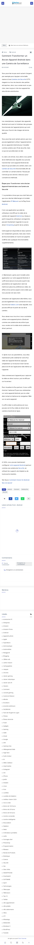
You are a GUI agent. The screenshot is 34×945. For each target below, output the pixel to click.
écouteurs (6, 703)
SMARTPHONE (7, 873)
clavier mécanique (9, 679)
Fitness (5, 716)
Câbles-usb (6, 659)
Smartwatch (7, 876)
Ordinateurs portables (10, 833)
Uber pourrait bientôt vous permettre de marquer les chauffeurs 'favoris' (20, 45)
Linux (5, 786)
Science (5, 859)
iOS (4, 773)
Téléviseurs (6, 893)
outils (5, 836)
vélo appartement (8, 903)
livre (4, 789)
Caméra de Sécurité (9, 169)
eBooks (5, 699)
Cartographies (7, 666)
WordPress (6, 929)
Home (5, 52)
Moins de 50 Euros (9, 813)
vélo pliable (6, 906)
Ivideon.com (14, 305)
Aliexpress (6, 622)
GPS (4, 743)
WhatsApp (6, 919)
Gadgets (5, 726)
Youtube (5, 933)
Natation (6, 826)
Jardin (5, 779)
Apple (5, 639)
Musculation (7, 823)
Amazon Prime (8, 629)
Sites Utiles (6, 869)
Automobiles (7, 649)
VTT (4, 916)
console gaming (8, 693)
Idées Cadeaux (7, 763)
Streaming (10, 225)
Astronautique (7, 646)
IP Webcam (14, 201)
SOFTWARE (6, 879)
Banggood (6, 652)
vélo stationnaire (8, 909)
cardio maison (7, 663)
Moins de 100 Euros (9, 806)
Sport (5, 883)
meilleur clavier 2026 (10, 799)
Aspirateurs (6, 642)
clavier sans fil (7, 683)
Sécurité (21, 468)
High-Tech (6, 753)
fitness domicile (8, 719)
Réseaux (5, 849)
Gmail (5, 736)
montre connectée (9, 816)
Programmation (8, 846)
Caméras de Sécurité (19, 79)
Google (5, 739)
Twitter (5, 899)
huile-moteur (7, 756)
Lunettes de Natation (9, 796)
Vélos (5, 913)
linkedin (5, 783)
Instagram (6, 769)
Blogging (6, 656)
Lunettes (6, 793)
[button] (10, 498)
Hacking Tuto (25, 489)
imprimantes (7, 766)
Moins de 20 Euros (9, 809)
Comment (16, 489)
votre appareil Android (17, 465)
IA (4, 759)
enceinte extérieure (9, 706)
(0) (31, 67)
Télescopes (6, 889)
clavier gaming (8, 676)
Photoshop (6, 843)
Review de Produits (9, 853)
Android (13, 52)
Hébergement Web (9, 749)
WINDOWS (6, 923)
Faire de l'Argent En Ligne (11, 713)
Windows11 (7, 926)
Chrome (5, 673)
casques (5, 669)
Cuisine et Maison (8, 696)
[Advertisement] (17, 25)
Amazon (5, 626)
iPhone (5, 776)
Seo (4, 866)
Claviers (5, 686)
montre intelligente (9, 819)
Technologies (7, 886)
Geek (4, 733)
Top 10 (5, 896)
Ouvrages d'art (7, 839)
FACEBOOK (6, 709)
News (5, 829)
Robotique (6, 856)
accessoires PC (7, 619)
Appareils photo (8, 636)
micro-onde (7, 803)
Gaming (5, 729)
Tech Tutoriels (22, 938)
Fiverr (5, 723)
